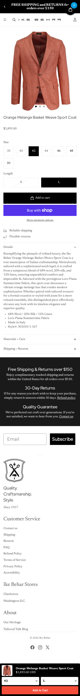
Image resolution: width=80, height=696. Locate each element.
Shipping (9, 534)
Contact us (66, 416)
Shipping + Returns (15, 348)
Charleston (10, 594)
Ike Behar (44, 638)
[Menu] (5, 20)
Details (8, 247)
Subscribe (62, 439)
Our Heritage (12, 622)
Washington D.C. (14, 601)
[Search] (14, 19)
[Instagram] (40, 647)
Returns (8, 541)
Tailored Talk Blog (15, 629)
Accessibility (11, 572)
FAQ (6, 547)
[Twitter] (47, 647)
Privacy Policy (12, 566)
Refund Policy (12, 553)
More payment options (40, 220)
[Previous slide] (4, 6)
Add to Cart (40, 690)
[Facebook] (32, 647)
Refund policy (66, 398)
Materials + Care (14, 339)
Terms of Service (14, 560)
